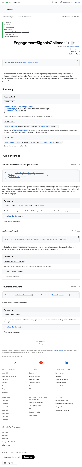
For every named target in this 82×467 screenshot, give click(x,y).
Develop (19, 17)
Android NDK (33, 415)
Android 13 (5, 413)
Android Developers (8, 17)
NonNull (11, 111)
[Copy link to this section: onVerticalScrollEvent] (24, 287)
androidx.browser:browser (71, 46)
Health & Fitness (34, 379)
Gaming (31, 373)
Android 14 (5, 410)
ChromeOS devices (62, 379)
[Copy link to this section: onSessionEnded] (20, 231)
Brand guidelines (21, 452)
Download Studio (34, 412)
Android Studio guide (35, 402)
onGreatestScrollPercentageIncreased (19, 107)
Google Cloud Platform (9, 442)
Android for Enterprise (9, 376)
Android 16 (5, 404)
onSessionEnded (10, 126)
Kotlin (71, 54)
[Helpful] (75, 16)
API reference (8, 10)
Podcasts (5, 392)
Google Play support (62, 407)
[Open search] (52, 2)
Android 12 (5, 416)
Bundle (17, 111)
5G (30, 389)
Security (5, 379)
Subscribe (28, 457)
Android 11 (5, 419)
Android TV (59, 386)
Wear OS (58, 376)
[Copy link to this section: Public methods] (22, 156)
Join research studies (62, 410)
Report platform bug (62, 400)
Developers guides (35, 406)
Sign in (77, 2)
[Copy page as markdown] (74, 43)
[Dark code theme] (78, 60)
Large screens (60, 373)
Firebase (5, 439)
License (11, 452)
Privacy (31, 386)
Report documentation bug (64, 404)
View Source (73, 49)
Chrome (5, 435)
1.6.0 (78, 51)
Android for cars (61, 382)
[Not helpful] (78, 16)
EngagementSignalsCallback (28, 63)
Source (4, 382)
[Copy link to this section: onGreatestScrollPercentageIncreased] (40, 165)
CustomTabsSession (21, 130)
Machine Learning (34, 376)
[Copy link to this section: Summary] (15, 89)
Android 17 (5, 400)
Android (5, 373)
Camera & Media (34, 382)
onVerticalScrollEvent (13, 142)
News (4, 386)
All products (6, 445)
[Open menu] (3, 2)
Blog (3, 389)
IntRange (11, 109)
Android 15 (5, 407)
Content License (58, 350)
